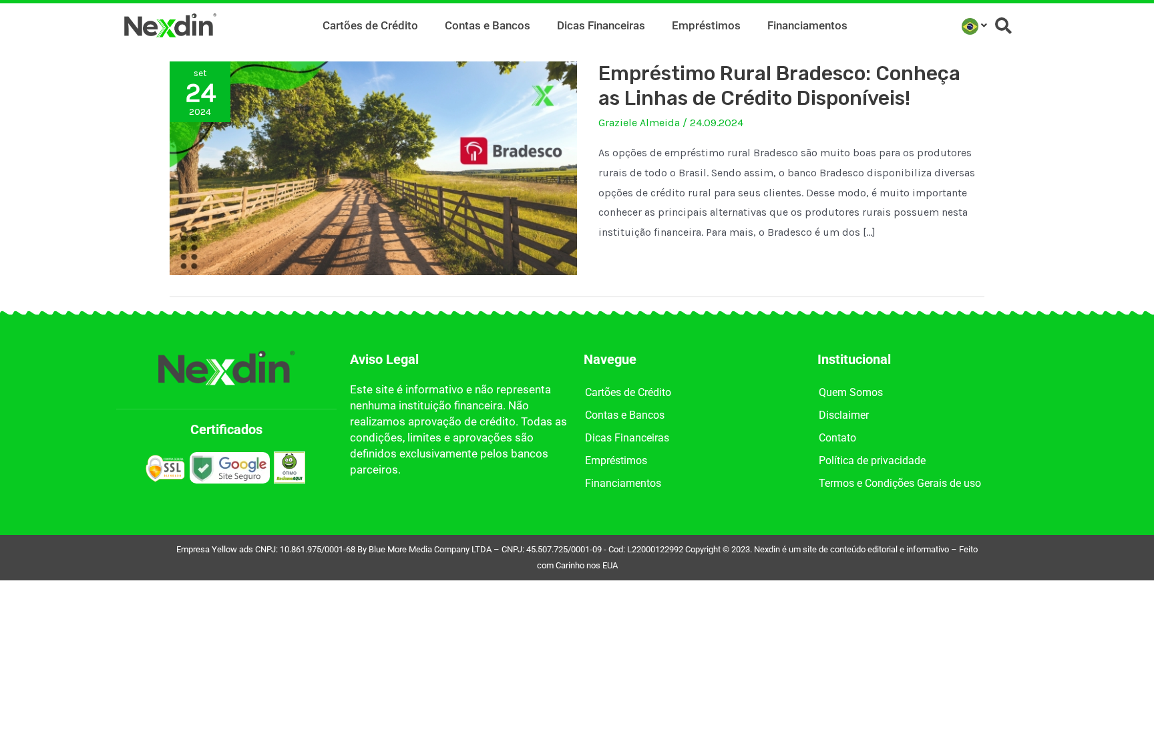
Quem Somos (851, 392)
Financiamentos (807, 25)
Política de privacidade (872, 460)
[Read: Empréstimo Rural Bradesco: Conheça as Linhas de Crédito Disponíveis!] (373, 167)
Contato (837, 437)
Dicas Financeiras (601, 25)
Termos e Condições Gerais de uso (900, 483)
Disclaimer (844, 415)
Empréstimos (706, 25)
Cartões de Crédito (370, 25)
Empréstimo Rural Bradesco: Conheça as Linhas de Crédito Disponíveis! (779, 85)
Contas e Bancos (487, 25)
